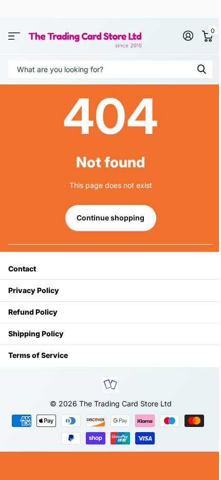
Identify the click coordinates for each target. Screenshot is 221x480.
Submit (201, 69)
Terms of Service (38, 355)
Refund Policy (33, 311)
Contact (22, 268)
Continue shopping (110, 217)
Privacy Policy (33, 290)
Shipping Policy (36, 333)
